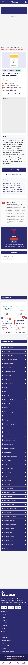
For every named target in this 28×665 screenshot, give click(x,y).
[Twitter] (15, 241)
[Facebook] (12, 241)
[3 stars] (7, 259)
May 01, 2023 (20, 89)
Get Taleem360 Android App (14, 174)
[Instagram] (9, 607)
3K (9, 89)
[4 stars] (10, 259)
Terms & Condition (6, 640)
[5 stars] (12, 259)
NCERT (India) (10, 87)
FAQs (3, 643)
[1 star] (3, 259)
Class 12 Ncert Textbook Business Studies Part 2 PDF (7, 323)
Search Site (4, 623)
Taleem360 (13, 656)
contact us (22, 213)
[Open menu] (3, 2)
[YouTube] (12, 607)
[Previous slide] (2, 318)
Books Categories (7, 341)
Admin (6, 80)
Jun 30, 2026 (13, 90)
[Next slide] (26, 318)
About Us (4, 635)
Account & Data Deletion (8, 651)
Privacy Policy (5, 637)
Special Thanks (17, 218)
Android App (5, 614)
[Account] (26, 2)
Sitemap (4, 628)
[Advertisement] (14, 31)
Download (15, 170)
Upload (3, 617)
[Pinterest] (19, 607)
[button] (11, 94)
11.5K (20, 87)
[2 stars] (5, 259)
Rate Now (14, 252)
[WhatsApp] (16, 607)
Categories (4, 620)
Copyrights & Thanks (7, 645)
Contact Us (4, 625)
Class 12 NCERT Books (13, 85)
